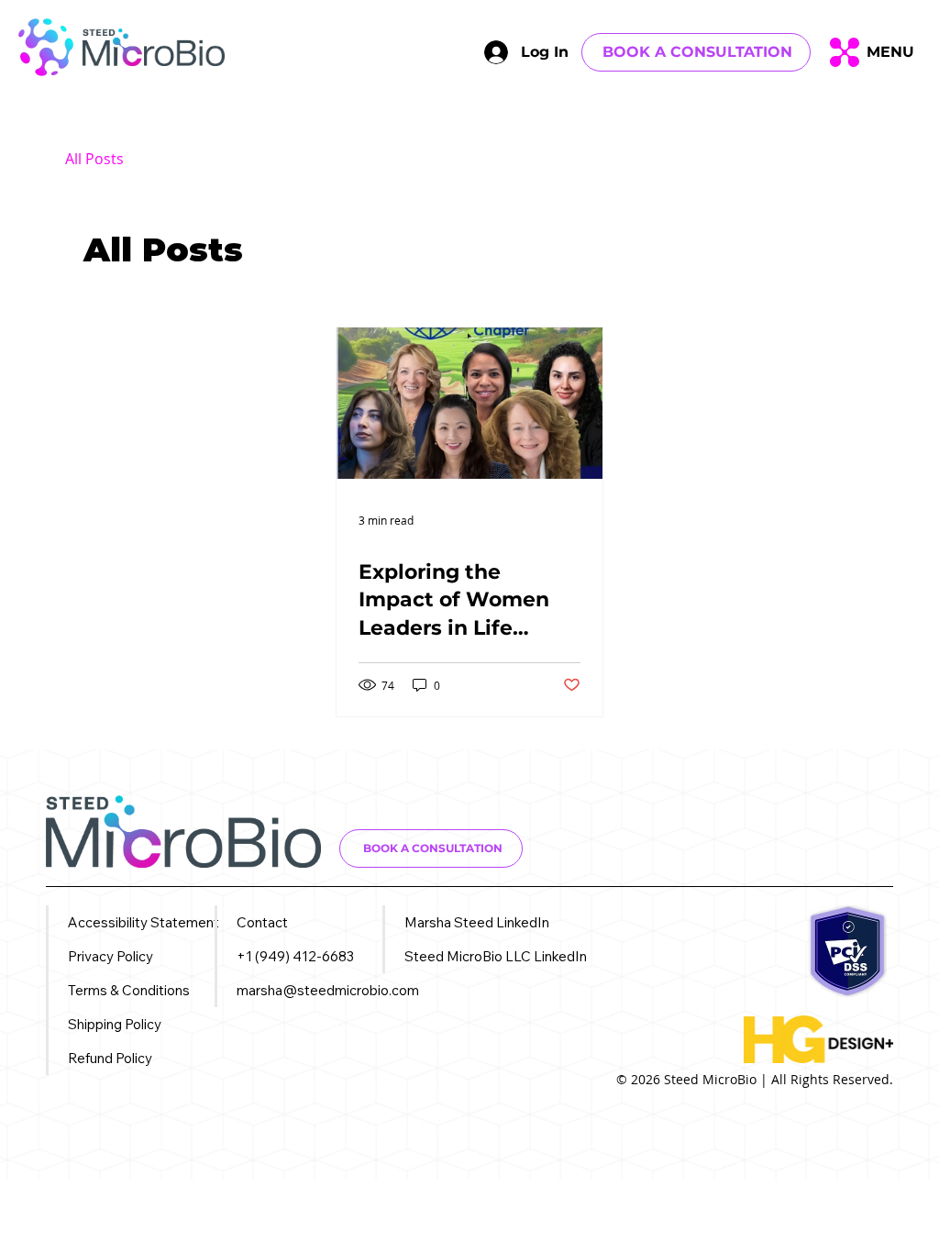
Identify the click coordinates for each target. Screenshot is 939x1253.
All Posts (94, 159)
